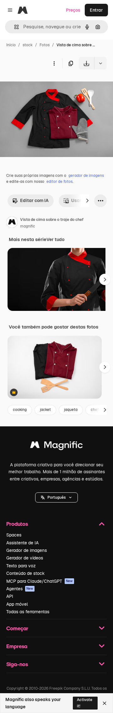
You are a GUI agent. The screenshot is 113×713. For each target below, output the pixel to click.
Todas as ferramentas (27, 612)
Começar (17, 628)
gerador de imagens (86, 175)
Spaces (13, 535)
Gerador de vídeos (24, 558)
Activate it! (84, 702)
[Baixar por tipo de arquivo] (100, 63)
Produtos (17, 523)
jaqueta (71, 409)
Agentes (19, 589)
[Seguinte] (87, 200)
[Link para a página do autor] (12, 223)
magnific (27, 226)
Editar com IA (34, 200)
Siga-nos (17, 664)
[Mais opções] (54, 63)
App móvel (17, 604)
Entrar (96, 10)
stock (28, 45)
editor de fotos (59, 181)
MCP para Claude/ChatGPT (39, 581)
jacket (45, 409)
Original (40, 84)
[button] (56, 497)
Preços (73, 10)
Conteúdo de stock (25, 573)
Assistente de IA (22, 543)
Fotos (45, 45)
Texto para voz (21, 566)
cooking (20, 409)
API (9, 596)
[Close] (104, 703)
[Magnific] (56, 446)
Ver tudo (55, 239)
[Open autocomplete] (14, 27)
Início (11, 45)
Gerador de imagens (26, 550)
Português (56, 497)
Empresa (16, 646)
